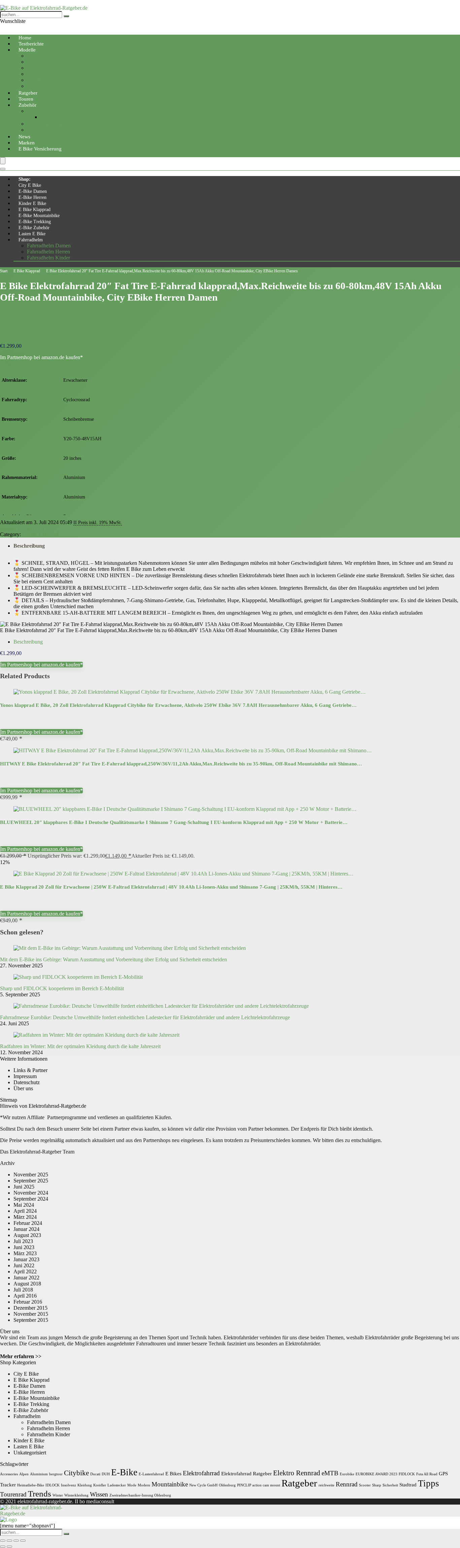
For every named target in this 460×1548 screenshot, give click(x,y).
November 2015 (30, 1314)
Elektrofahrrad (201, 1473)
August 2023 (27, 1235)
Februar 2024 (27, 1223)
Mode (131, 1485)
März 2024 (25, 1217)
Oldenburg (227, 1485)
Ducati (95, 1474)
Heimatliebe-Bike (30, 1485)
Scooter (365, 1485)
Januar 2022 (26, 1277)
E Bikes (173, 1473)
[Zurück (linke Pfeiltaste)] (2, 1547)
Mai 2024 (23, 1205)
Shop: (25, 179)
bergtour (56, 1474)
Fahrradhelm (31, 239)
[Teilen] (16, 1541)
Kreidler (99, 1485)
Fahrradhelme (55, 117)
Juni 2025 (23, 1187)
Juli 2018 (23, 1290)
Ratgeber (299, 1483)
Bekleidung (39, 111)
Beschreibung (29, 546)
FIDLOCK (407, 1474)
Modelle (27, 50)
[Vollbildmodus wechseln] (9, 1541)
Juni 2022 (23, 1265)
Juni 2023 (23, 1247)
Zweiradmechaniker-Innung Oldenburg (140, 1495)
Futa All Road (426, 1474)
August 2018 (27, 1283)
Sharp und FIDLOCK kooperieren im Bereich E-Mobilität (62, 988)
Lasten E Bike (32, 233)
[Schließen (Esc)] (23, 1541)
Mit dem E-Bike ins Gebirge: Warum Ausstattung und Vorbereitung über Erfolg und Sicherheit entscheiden (113, 959)
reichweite (326, 1485)
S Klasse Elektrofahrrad (52, 86)
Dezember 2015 (30, 1308)
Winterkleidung (76, 1495)
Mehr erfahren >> (20, 1356)
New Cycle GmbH (203, 1485)
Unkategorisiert (29, 1452)
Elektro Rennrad (296, 1473)
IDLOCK (52, 1485)
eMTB (330, 1473)
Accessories (9, 1474)
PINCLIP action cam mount (258, 1485)
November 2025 (30, 1174)
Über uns (23, 1088)
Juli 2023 (23, 1241)
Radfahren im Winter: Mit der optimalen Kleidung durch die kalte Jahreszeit (80, 1046)
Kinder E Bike (32, 203)
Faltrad (34, 68)
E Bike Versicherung (40, 148)
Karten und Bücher (47, 130)
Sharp (376, 1485)
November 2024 (30, 1193)
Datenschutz (26, 1082)
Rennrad (36, 80)
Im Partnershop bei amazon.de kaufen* (41, 357)
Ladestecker (116, 1485)
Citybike (36, 56)
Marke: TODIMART (22, 528)
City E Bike (30, 185)
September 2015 (30, 1320)
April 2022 (25, 1271)
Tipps (428, 1483)
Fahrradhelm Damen (49, 245)
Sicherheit (390, 1485)
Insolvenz (68, 1485)
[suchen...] (66, 16)
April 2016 (25, 1296)
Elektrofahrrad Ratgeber (246, 1473)
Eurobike (347, 1474)
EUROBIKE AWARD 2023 (376, 1474)
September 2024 (30, 1199)
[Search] (2, 169)
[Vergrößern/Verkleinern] (2, 1541)
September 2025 (30, 1180)
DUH (106, 1474)
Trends (39, 1493)
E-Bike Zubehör (34, 227)
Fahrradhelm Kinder (48, 258)
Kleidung (84, 1485)
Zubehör (27, 105)
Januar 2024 (26, 1229)
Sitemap (8, 1100)
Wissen (99, 1494)
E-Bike (124, 1472)
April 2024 (25, 1211)
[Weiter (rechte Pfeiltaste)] (9, 1547)
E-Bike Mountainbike (39, 215)
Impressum (25, 1076)
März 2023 (25, 1253)
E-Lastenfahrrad (151, 1474)
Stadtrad (408, 1484)
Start (3, 271)
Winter (58, 1495)
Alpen (24, 1474)
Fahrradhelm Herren (48, 251)
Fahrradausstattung (47, 124)
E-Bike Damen (33, 191)
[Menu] (2, 160)
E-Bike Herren (32, 197)
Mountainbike (42, 62)
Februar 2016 (27, 1302)
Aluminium (39, 1474)
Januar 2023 (26, 1259)
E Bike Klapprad (35, 209)
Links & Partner (30, 1070)
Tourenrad (38, 74)
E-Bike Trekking (35, 221)
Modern (144, 1485)
